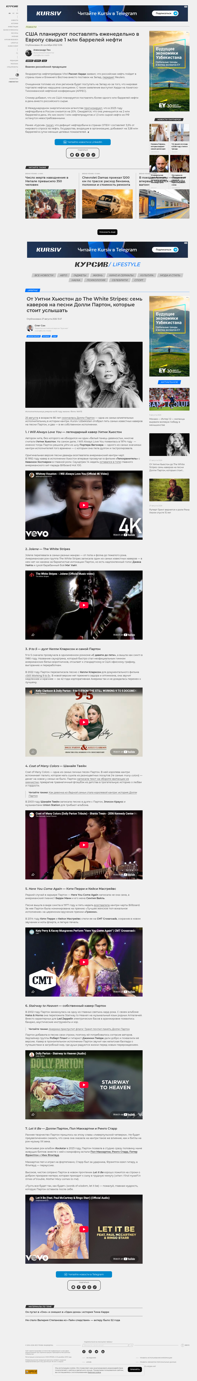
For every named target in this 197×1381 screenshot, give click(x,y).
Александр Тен (42, 50)
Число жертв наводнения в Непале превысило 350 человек (46, 181)
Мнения (15, 36)
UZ (13, 13)
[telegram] (96, 1351)
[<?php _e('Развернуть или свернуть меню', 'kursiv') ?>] (17, 75)
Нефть (37, 61)
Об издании (91, 1358)
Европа (30, 61)
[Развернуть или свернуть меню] (17, 53)
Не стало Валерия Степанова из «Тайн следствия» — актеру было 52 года (72, 1320)
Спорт (139, 280)
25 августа (31, 417)
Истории (14, 23)
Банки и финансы (10, 30)
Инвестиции (13, 27)
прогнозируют (93, 108)
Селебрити (120, 280)
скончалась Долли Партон (78, 417)
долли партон (33, 336)
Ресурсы (14, 33)
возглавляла (102, 905)
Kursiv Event (13, 46)
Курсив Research (11, 40)
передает (108, 77)
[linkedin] (103, 1351)
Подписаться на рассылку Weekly (98, 1342)
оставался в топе (110, 462)
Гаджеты (80, 275)
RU (10, 13)
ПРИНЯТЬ (135, 1369)
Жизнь (98, 275)
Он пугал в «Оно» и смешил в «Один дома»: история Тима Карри (67, 1312)
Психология (96, 280)
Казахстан (13, 79)
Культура (147, 275)
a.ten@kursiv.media (41, 55)
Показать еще (107, 232)
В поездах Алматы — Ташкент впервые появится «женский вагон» (162, 181)
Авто (63, 275)
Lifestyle (14, 43)
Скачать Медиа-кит (148, 1366)
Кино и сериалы (121, 275)
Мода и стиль (170, 275)
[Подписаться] (131, 1345)
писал (49, 125)
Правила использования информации (156, 1358)
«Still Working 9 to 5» (37, 675)
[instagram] (90, 1351)
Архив (88, 1362)
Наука (76, 280)
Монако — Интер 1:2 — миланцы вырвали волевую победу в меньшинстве (167, 422)
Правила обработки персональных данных (158, 1362)
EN (17, 13)
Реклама (14, 64)
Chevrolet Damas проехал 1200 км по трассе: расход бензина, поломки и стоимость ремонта (106, 181)
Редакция (14, 60)
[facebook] (84, 1351)
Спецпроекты (12, 67)
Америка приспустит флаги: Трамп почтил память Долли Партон (89, 1029)
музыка (46, 336)
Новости (14, 20)
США (44, 61)
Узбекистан (13, 82)
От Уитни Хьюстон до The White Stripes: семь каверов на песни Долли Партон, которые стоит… (167, 467)
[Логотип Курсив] (12, 6)
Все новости (44, 275)
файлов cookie (94, 1372)
